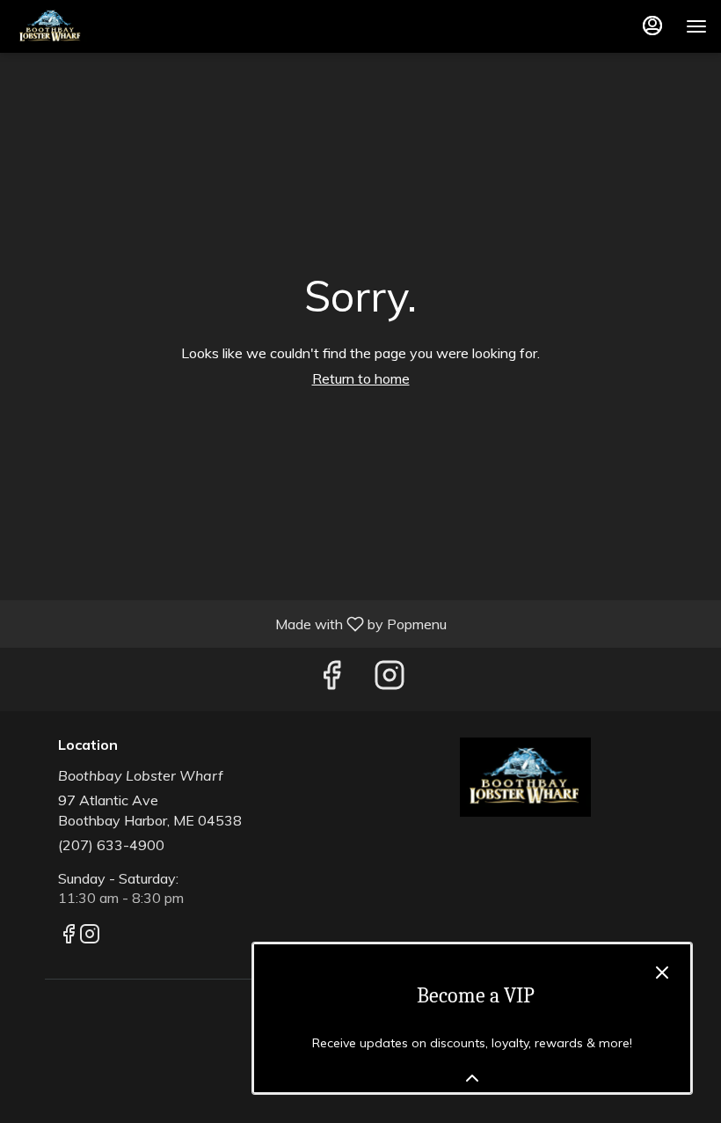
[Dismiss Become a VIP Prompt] (662, 972)
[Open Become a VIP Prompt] (472, 1078)
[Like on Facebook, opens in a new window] (331, 679)
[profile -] (652, 25)
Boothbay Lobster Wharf (525, 777)
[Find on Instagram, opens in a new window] (389, 679)
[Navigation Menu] (696, 26)
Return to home (361, 378)
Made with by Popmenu (230, 623)
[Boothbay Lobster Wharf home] (93, 26)
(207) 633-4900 (111, 845)
